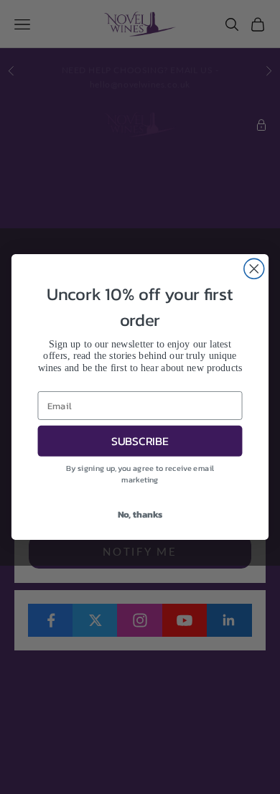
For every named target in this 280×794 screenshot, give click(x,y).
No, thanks (140, 513)
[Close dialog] (254, 268)
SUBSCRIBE (140, 440)
